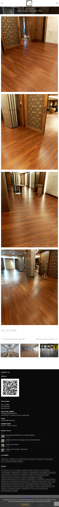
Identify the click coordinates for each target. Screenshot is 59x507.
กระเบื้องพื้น (18, 470)
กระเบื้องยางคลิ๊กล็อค (6, 472)
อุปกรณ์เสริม (19, 461)
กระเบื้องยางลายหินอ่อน (6, 475)
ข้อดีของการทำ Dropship (7, 477)
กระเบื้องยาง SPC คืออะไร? (12, 444)
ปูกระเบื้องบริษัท (29, 9)
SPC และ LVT (11, 470)
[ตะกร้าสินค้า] (57, 3)
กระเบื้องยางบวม (25, 472)
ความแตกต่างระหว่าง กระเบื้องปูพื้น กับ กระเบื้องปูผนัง (31, 477)
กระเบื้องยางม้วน (52, 472)
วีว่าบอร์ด (38, 486)
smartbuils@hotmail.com (8, 420)
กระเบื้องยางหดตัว (16, 475)
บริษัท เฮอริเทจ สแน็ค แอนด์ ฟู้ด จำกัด (46, 339)
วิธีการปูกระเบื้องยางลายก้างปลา (18, 484)
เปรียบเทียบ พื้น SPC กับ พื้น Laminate (30, 488)
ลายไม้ (53, 481)
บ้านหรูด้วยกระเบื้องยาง (50, 479)
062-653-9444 (5, 408)
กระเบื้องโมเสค (24, 475)
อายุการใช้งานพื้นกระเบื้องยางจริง (47, 486)
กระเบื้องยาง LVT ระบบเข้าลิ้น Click (36, 459)
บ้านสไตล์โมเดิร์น (40, 479)
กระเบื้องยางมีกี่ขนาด (34, 472)
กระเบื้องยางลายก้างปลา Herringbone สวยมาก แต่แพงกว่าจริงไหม (22, 440)
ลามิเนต (49, 481)
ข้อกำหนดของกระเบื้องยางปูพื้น (42, 475)
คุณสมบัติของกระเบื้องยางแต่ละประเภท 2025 (11, 479)
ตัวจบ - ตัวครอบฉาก (6, 461)
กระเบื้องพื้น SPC (5, 459)
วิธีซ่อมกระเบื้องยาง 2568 (46, 484)
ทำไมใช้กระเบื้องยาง (32, 479)
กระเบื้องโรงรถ (32, 475)
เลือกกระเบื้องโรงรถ (43, 488)
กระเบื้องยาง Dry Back (23, 459)
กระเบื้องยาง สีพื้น (48, 459)
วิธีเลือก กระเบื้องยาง (30, 486)
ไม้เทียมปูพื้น (14, 490)
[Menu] (2, 3)
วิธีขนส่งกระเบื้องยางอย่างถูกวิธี (32, 484)
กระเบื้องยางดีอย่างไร (15, 472)
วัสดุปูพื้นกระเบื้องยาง (6, 484)
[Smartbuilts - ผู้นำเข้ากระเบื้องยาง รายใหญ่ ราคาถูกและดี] (29, 3)
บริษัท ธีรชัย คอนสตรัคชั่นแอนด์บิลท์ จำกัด (14, 339)
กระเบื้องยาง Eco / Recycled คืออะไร (41, 470)
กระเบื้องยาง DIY (13, 459)
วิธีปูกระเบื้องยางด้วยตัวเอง (18, 486)
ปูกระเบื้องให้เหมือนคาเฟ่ (14, 481)
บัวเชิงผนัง (14, 461)
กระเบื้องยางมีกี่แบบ (43, 472)
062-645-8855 (5, 405)
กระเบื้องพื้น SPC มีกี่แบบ (27, 470)
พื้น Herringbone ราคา (25, 481)
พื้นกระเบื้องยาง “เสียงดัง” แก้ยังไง (39, 481)
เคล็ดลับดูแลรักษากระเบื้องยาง (14, 488)
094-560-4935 (5, 406)
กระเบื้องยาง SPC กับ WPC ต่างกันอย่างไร (16, 449)
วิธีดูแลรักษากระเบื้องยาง (7, 486)
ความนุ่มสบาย (16, 477)
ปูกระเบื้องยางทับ (5, 481)
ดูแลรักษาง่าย (24, 479)
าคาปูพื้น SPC (4, 488)
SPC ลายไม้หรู (4, 470)
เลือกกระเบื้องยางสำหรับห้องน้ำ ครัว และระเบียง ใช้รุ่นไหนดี (20, 435)
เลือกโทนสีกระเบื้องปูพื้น (6, 490)
